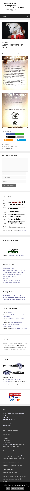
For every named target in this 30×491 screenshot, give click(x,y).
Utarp (11, 347)
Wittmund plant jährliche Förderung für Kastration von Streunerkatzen (13, 324)
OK (8, 488)
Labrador (21, 349)
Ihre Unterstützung (8, 444)
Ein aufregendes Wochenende (11, 282)
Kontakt (5, 422)
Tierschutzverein (10, 343)
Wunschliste (22, 230)
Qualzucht (7, 345)
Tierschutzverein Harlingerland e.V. (9, 6)
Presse (26, 343)
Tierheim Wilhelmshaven (11, 349)
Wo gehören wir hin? (8, 268)
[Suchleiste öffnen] (28, 16)
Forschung (5, 343)
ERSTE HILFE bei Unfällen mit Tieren (13, 296)
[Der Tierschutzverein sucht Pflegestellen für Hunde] (13, 375)
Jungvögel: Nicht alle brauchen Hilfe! (14, 299)
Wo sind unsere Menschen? (10, 146)
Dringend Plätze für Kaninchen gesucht (14, 270)
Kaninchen (15, 343)
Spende (5, 349)
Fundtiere (14, 347)
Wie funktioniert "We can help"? (17, 255)
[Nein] (28, 486)
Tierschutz (6, 144)
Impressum (6, 417)
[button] (10, 134)
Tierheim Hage (11, 345)
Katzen (17, 345)
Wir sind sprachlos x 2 (9, 148)
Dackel (17, 349)
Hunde (25, 347)
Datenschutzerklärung (9, 419)
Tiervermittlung (21, 343)
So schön (5, 278)
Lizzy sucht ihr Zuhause (9, 276)
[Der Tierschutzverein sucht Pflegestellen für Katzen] (13, 369)
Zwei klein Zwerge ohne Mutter (11, 280)
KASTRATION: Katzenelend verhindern (14, 297)
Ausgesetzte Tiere (20, 347)
